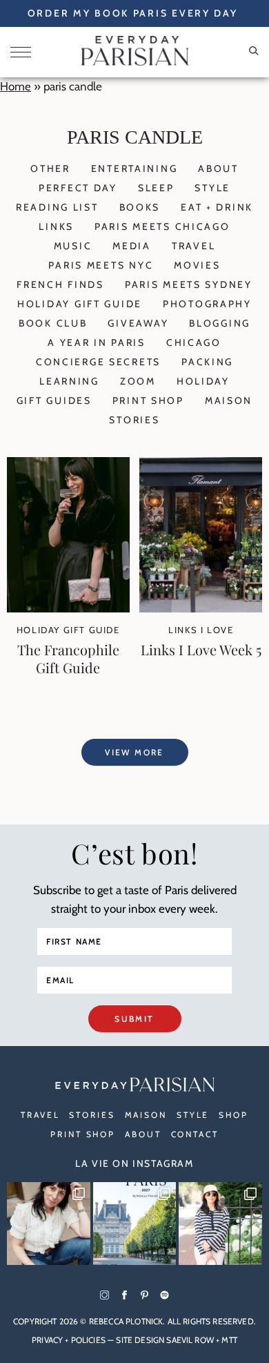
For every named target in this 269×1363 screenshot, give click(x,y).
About (218, 168)
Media (131, 246)
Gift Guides (54, 400)
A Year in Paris (97, 342)
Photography (207, 304)
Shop (233, 1115)
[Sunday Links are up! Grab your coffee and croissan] (48, 1224)
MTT (229, 1340)
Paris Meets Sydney (188, 284)
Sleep (156, 188)
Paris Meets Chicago (162, 226)
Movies (197, 265)
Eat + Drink (217, 207)
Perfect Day (78, 188)
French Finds (60, 284)
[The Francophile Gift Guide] (68, 608)
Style (212, 188)
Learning (69, 381)
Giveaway (138, 323)
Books (140, 207)
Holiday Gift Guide (79, 304)
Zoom (138, 381)
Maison (228, 400)
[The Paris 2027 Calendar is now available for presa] (135, 1224)
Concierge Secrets (98, 362)
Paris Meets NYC (100, 265)
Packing (207, 362)
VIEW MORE (134, 752)
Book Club (53, 323)
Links (56, 226)
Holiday (203, 381)
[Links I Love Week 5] (200, 608)
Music (73, 246)
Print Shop (148, 400)
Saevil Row (190, 1340)
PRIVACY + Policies (69, 1340)
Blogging (219, 323)
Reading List (57, 207)
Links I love (200, 629)
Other (50, 168)
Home (15, 86)
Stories (134, 420)
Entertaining (134, 168)
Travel (193, 246)
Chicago (193, 342)
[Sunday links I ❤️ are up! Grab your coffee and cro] (220, 1224)
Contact (195, 1134)
